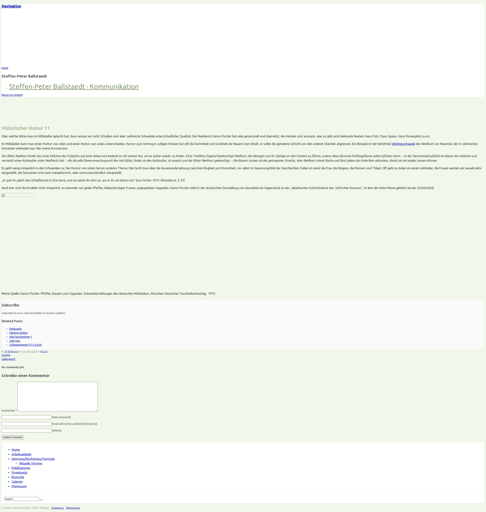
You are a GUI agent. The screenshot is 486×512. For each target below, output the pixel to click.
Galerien (17, 481)
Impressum (19, 486)
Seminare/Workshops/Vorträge (33, 459)
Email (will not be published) (74, 423)
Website (57, 430)
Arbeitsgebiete (21, 454)
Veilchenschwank (403, 144)
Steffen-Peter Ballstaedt (35, 39)
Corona (6, 355)
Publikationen (21, 468)
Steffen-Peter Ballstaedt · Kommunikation (74, 86)
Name (61, 417)
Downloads (19, 472)
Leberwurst (8, 359)
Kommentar (9, 410)
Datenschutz (73, 508)
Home (16, 449)
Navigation (11, 6)
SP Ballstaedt (11, 351)
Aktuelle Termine (30, 463)
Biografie (18, 477)
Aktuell (43, 351)
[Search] (41, 499)
